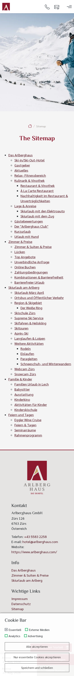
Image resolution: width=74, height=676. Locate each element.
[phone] (47, 6)
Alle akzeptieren (37, 646)
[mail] (56, 6)
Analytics (14, 636)
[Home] (30, 126)
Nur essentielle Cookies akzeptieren (37, 657)
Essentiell (15, 629)
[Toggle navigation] (69, 6)
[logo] (37, 477)
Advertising (35, 636)
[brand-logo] (6, 6)
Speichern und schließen (37, 668)
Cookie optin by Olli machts (59, 674)
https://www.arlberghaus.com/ (34, 552)
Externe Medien (39, 629)
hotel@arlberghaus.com (40, 541)
